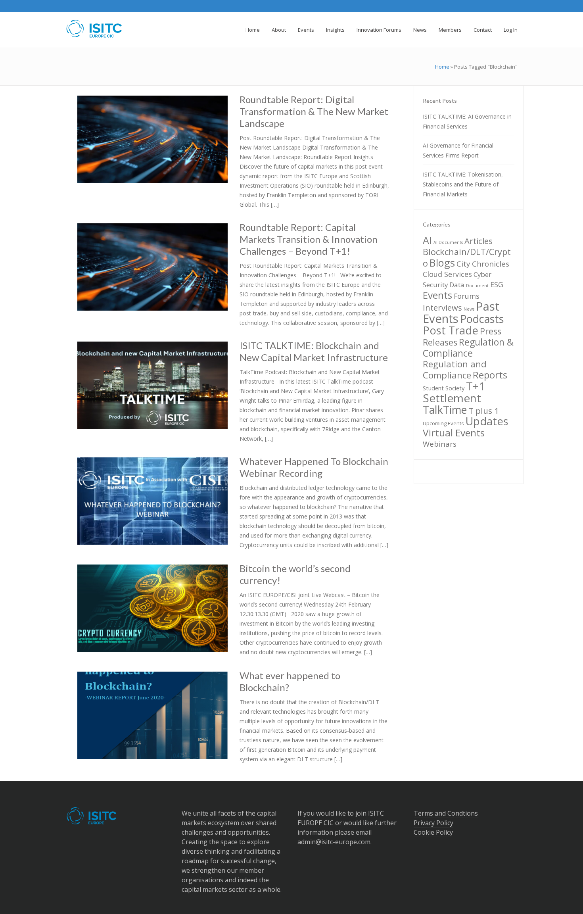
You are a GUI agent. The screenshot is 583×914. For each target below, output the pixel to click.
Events (437, 294)
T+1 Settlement (454, 391)
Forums (466, 296)
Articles (478, 240)
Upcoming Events (443, 423)
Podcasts (482, 318)
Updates (487, 421)
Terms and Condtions (446, 813)
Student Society (443, 388)
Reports (490, 374)
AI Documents (448, 242)
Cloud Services (447, 274)
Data (456, 284)
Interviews (442, 307)
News (469, 309)
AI (427, 240)
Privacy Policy (433, 822)
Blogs (442, 262)
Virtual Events (454, 432)
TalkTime (445, 410)
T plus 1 (483, 410)
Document (477, 285)
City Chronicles (482, 264)
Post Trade (450, 330)
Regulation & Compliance (468, 347)
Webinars (439, 444)
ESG (496, 284)
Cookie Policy (433, 832)
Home (442, 66)
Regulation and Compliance (455, 369)
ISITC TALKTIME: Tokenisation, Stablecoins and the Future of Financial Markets (463, 184)
